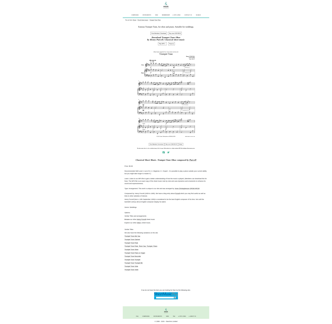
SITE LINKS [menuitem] (177, 15)
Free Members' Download (158, 33)
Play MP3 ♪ (162, 43)
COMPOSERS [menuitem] (135, 15)
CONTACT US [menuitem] (188, 15)
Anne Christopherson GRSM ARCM (187, 188)
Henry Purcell (141, 219)
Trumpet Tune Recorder (132, 256)
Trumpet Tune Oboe (131, 249)
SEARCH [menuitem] (198, 15)
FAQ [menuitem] (137, 316)
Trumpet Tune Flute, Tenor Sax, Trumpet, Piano (140, 246)
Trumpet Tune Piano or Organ (134, 253)
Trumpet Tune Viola (131, 266)
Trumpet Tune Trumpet (132, 260)
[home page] (166, 5)
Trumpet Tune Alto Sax (132, 236)
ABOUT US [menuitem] (193, 316)
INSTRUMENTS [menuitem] (147, 15)
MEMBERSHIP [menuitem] (166, 15)
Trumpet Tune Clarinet (132, 239)
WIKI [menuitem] (156, 15)
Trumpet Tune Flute (131, 243)
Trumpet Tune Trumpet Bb (133, 263)
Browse (127, 219)
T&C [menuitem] (174, 316)
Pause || (171, 43)
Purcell (192, 160)
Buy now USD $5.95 (175, 33)
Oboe (139, 223)
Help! (180, 144)
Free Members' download (156, 144)
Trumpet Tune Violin (131, 270)
